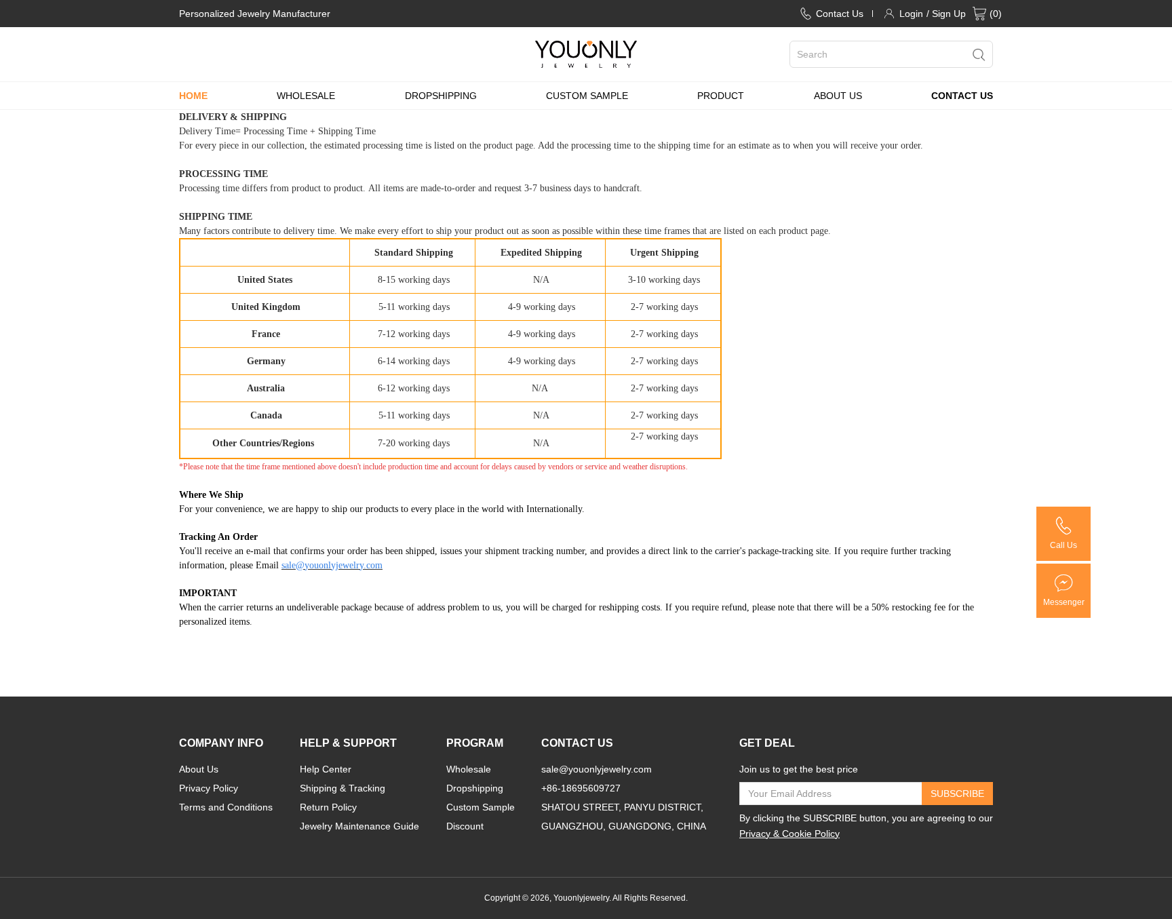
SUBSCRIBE (957, 793)
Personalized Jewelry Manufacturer (254, 13)
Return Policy (328, 807)
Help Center (325, 769)
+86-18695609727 (581, 788)
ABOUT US (838, 95)
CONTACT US (962, 95)
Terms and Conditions (226, 807)
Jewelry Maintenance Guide (359, 826)
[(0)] (979, 13)
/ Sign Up (946, 13)
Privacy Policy (208, 788)
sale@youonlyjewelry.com (596, 769)
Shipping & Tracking (342, 788)
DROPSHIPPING (441, 95)
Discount (465, 826)
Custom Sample (480, 807)
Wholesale (468, 769)
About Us (198, 769)
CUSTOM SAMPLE (587, 95)
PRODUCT (720, 95)
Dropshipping (474, 788)
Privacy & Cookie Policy (789, 833)
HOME (193, 95)
